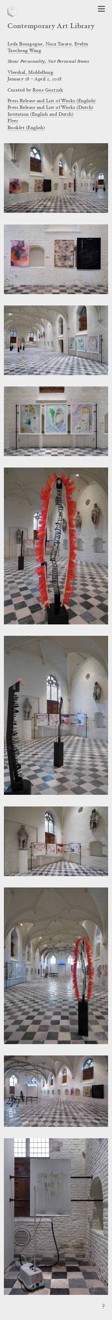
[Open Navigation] (101, 9)
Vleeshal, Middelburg (30, 72)
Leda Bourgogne (25, 44)
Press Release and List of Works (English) (51, 101)
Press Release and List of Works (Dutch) (50, 107)
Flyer (12, 121)
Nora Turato (58, 44)
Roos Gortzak (48, 90)
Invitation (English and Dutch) (40, 114)
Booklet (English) (26, 128)
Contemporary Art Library (50, 26)
